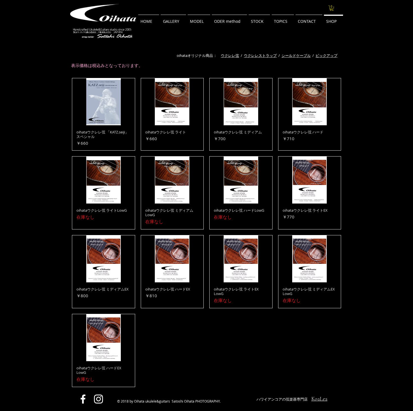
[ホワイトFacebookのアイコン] (83, 399)
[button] (331, 8)
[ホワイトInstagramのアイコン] (98, 399)
